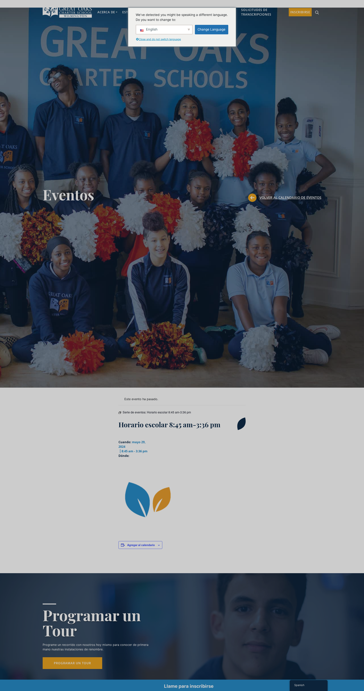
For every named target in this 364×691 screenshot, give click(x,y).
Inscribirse (300, 12)
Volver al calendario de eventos (290, 197)
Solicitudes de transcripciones (256, 12)
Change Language (211, 29)
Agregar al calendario (141, 545)
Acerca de (106, 12)
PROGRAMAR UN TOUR (72, 663)
